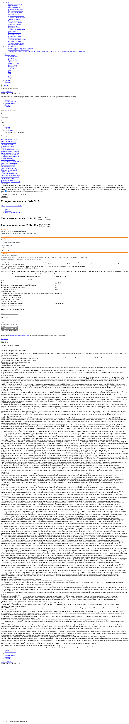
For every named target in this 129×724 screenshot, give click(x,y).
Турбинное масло (14, 19)
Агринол (11, 58)
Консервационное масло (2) (10, 156)
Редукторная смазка (14, 36)
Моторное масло (13, 14)
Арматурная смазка (14, 24)
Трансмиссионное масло (16, 16)
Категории (4, 183)
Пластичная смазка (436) (9, 163)
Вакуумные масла (14, 7)
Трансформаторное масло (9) (10, 177)
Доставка (7, 80)
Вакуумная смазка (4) (8, 148)
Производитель (6, 193)
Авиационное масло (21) (9, 139)
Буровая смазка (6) (7, 144)
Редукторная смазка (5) (8, 168)
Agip (9, 78)
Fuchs (10, 77)
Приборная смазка (14, 34)
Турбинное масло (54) (8, 178)
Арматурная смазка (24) (8, 143)
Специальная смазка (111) (9, 170)
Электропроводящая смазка (17, 39)
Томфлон (11, 68)
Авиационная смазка (15, 22)
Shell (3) (14, 194)
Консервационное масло (16, 45)
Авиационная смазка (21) (9, 141)
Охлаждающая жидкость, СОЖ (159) (12, 161)
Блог (6, 53)
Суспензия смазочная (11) (9, 173)
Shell (9, 72)
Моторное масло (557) (8, 160)
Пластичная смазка (14, 33)
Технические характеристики (14, 212)
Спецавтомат (12, 67)
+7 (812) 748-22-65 (7, 92)
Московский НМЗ (14, 63)
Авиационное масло (9, 185)
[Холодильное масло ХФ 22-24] (11, 206)
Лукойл (10, 61)
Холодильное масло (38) (8, 180)
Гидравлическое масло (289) (10, 149)
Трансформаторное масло (16, 17)
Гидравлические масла (15, 9)
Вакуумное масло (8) (7, 146)
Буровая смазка (13, 26)
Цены (6, 209)
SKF (9, 73)
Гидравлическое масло (97, 185)
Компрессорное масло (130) (10, 155)
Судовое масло (57, 189)
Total (9, 75)
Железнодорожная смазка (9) (10, 151)
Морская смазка (13, 31)
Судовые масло (13, 6)
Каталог (7, 2)
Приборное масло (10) (8, 166)
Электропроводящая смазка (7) (11, 182)
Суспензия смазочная (15, 41)
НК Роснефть (12, 65)
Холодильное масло (14, 21)
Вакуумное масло (68, 185)
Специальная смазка (14, 38)
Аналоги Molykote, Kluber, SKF (18, 50)
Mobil (10, 70)
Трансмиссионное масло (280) (10, 175)
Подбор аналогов (10, 46)
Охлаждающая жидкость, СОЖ (89, 187)
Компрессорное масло (15, 12)
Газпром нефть (13, 56)
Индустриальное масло (15, 11)
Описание (8, 211)
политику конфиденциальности (19, 335)
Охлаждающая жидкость (16, 43)
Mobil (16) (6, 194)
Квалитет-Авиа (13, 60)
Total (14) (22, 194)
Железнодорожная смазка (16, 29)
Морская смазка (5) (7, 158)
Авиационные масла (15, 4)
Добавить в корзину (44, 219)
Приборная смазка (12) (8, 165)
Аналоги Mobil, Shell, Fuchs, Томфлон (20, 48)
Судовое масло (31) (7, 171)
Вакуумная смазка (14, 28)
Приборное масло (13, 189)
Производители (10, 55)
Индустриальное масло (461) (10, 153)
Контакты (8, 82)
